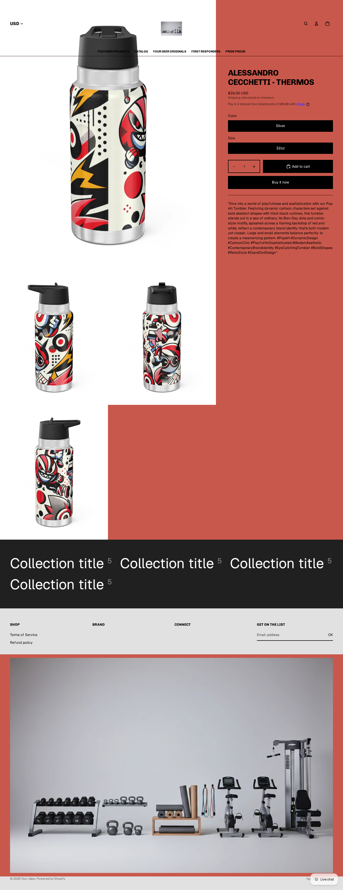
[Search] (305, 23)
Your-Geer (28, 879)
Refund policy (21, 642)
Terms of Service (23, 634)
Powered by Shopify (51, 879)
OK (330, 634)
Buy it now (280, 182)
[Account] (316, 23)
